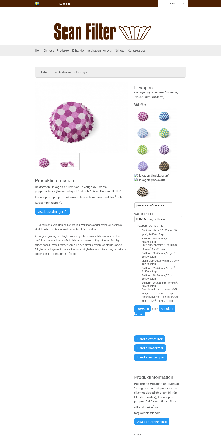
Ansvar (107, 50)
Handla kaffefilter (150, 339)
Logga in (64, 3)
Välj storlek (143, 214)
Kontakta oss (136, 50)
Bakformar (65, 72)
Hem (38, 50)
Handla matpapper (151, 357)
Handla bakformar (150, 348)
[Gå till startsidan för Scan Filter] (103, 37)
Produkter (63, 50)
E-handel (78, 50)
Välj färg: (140, 104)
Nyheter (120, 50)
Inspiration (94, 50)
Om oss (49, 50)
